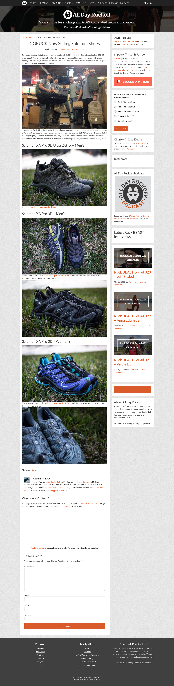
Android (139, 216)
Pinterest (40, 665)
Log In (116, 41)
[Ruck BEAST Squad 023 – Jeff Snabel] (133, 257)
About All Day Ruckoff (87, 662)
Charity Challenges (83, 482)
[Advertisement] (64, 527)
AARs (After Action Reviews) (87, 655)
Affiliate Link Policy (81, 680)
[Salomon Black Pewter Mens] (64, 308)
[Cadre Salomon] (64, 96)
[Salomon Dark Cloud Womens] (64, 435)
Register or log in (38, 548)
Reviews (87, 651)
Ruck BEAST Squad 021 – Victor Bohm (132, 362)
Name (27, 595)
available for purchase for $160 (42, 207)
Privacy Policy (95, 680)
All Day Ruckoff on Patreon (88, 503)
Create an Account (129, 41)
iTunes (132, 216)
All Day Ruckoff (54, 482)
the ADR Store (130, 149)
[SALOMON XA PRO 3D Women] (64, 373)
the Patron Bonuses (63, 506)
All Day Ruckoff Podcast (54, 487)
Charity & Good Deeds (87, 665)
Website (27, 615)
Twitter (40, 655)
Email (27, 605)
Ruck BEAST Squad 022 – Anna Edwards (132, 318)
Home (24, 37)
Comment (29, 566)
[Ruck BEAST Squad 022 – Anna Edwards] (133, 301)
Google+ (40, 662)
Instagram (40, 651)
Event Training (87, 658)
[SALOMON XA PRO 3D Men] (64, 245)
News (31, 37)
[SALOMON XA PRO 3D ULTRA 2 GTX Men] (64, 177)
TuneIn (132, 219)
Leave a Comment (77, 49)
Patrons (117, 58)
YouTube (40, 658)
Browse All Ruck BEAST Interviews (132, 390)
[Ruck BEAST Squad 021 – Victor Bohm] (133, 345)
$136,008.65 (141, 143)
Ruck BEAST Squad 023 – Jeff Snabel (132, 274)
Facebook (40, 648)
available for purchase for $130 (56, 275)
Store (87, 648)
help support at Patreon (57, 490)
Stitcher (123, 219)
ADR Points (126, 44)
